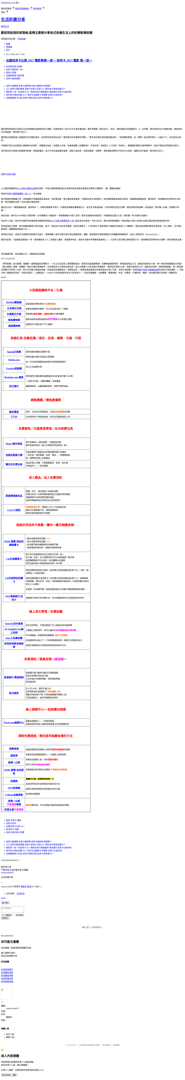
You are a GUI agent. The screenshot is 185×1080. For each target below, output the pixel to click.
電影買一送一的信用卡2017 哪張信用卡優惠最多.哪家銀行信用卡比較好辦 (38, 92)
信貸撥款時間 (7, 982)
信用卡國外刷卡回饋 (15, 832)
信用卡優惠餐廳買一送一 (18, 194)
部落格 (9, 47)
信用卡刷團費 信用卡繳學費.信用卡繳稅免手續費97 (28, 86)
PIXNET (74, 1045)
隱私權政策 (107, 1045)
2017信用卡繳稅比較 (26, 188)
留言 (29, 886)
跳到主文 (5, 26)
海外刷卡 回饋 (12, 829)
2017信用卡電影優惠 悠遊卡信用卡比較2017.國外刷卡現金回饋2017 (35, 89)
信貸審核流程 (7, 972)
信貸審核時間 (7, 976)
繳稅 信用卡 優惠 (13, 820)
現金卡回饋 (11, 72)
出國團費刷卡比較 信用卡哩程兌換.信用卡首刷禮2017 (29, 98)
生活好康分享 (13, 19)
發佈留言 (5, 918)
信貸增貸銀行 (7, 969)
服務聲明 (116, 1045)
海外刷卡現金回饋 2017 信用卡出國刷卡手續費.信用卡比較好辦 (34, 95)
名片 (8, 50)
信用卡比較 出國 (8, 174)
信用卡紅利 (11, 823)
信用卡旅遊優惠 (13, 79)
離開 (14, 1075)
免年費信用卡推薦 (14, 66)
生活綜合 (21, 893)
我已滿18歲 (6, 1075)
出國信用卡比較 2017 (15, 826)
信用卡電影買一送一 (15, 69)
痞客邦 (24, 886)
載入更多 (5, 903)
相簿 (8, 44)
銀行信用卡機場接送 (148, 270)
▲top (3, 898)
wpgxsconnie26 (7, 872)
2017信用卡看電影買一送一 (63, 221)
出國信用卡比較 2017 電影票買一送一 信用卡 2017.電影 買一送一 (49, 60)
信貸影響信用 (7, 979)
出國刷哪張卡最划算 (15, 76)
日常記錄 (22, 39)
